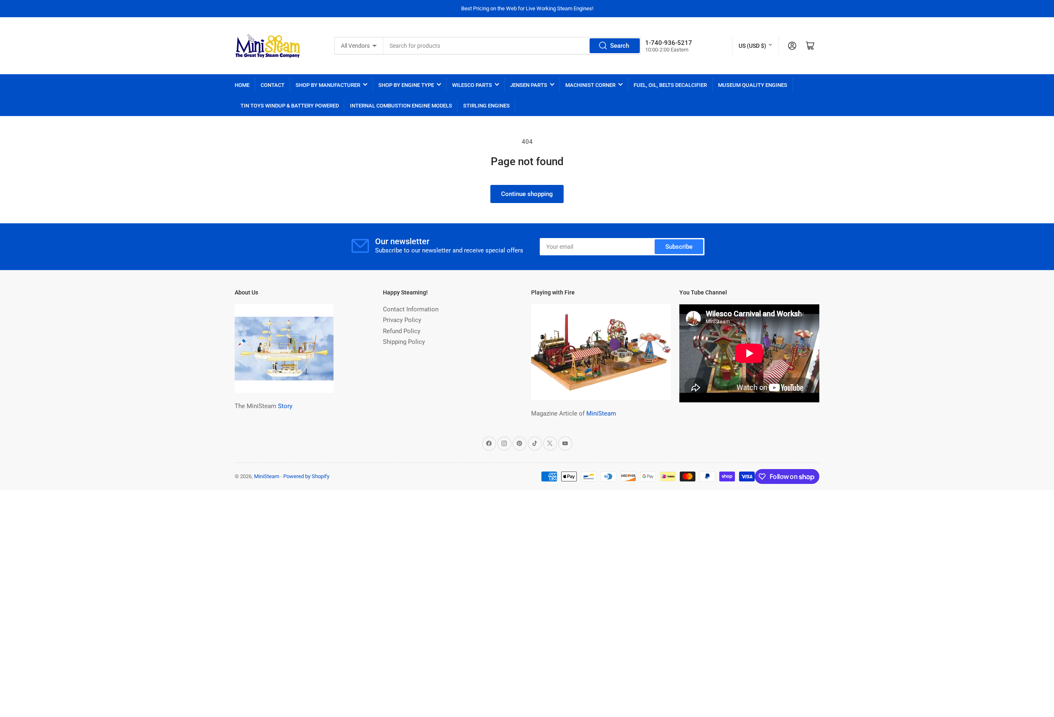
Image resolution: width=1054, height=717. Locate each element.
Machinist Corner (590, 85)
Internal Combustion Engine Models (401, 106)
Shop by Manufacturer (328, 85)
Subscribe (679, 246)
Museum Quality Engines (752, 85)
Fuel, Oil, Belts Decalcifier (670, 85)
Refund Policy (401, 331)
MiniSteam (601, 413)
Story (285, 406)
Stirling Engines (486, 106)
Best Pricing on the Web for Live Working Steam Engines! (527, 8)
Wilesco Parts (472, 85)
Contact (272, 85)
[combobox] (512, 45)
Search (619, 45)
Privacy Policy (402, 320)
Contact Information (410, 309)
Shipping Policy (404, 342)
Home (242, 85)
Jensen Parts (528, 85)
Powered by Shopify (306, 476)
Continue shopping (527, 194)
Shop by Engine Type (406, 85)
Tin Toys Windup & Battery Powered (289, 106)
